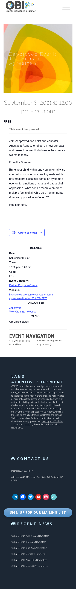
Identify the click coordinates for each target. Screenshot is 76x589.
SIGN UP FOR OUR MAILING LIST (38, 512)
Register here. (18, 205)
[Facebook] (23, 497)
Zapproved (15, 307)
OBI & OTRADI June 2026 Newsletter (29, 547)
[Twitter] (30, 497)
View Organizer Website (22, 311)
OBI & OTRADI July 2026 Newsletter (28, 541)
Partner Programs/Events (23, 285)
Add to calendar (27, 232)
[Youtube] (38, 497)
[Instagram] (46, 497)
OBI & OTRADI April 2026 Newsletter (29, 560)
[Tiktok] (54, 497)
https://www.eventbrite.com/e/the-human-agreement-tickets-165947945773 (32, 296)
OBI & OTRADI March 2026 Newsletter (29, 566)
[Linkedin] (15, 497)
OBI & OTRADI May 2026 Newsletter (28, 553)
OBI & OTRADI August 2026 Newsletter (30, 535)
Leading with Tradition (52, 421)
